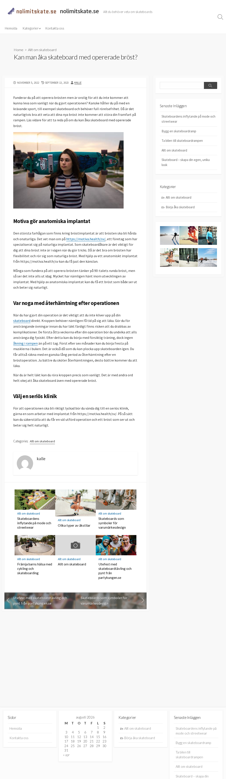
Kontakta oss (54, 28)
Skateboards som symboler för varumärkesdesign (112, 523)
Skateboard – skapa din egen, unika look (186, 162)
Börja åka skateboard (180, 207)
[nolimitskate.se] (32, 11)
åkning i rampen (25, 343)
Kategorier (30, 28)
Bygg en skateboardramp (179, 131)
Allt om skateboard (42, 50)
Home (18, 50)
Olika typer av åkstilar (74, 525)
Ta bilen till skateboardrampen (182, 140)
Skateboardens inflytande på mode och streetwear (34, 523)
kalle (77, 82)
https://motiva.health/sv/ (85, 239)
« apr (66, 755)
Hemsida (11, 28)
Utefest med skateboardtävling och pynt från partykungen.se (115, 570)
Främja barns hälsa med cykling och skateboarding (34, 568)
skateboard (21, 320)
